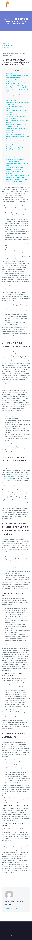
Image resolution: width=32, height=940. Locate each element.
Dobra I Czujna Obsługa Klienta (15, 79)
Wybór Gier (9, 73)
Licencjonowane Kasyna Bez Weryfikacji (17, 177)
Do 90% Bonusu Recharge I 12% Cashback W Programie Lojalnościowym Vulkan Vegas (17, 136)
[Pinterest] (7, 879)
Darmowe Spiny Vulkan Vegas (14, 167)
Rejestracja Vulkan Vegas (13, 77)
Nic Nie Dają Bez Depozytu (13, 94)
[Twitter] (5, 879)
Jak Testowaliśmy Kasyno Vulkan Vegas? (17, 157)
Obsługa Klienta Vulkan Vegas (14, 169)
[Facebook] (2, 879)
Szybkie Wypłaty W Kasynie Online (15, 96)
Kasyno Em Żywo (11, 132)
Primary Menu (28, 6)
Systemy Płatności (11, 114)
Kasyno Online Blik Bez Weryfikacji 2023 (17, 175)
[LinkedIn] (12, 879)
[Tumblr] (10, 879)
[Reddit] (14, 879)
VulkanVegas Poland (7, 45)
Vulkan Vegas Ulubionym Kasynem (16, 147)
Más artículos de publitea (13, 908)
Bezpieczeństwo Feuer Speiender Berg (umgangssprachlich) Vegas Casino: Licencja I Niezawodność (17, 143)
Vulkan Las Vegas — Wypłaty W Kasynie (17, 75)
